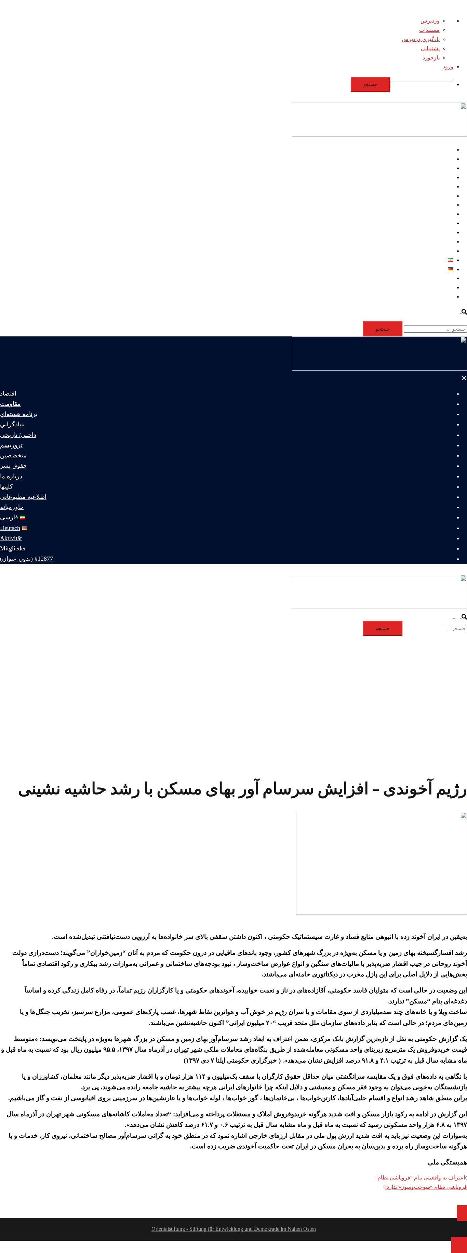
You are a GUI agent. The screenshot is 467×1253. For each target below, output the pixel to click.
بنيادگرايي (442, 177)
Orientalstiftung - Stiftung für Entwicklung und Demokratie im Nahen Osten (233, 1229)
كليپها (447, 232)
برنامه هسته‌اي (436, 168)
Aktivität (444, 278)
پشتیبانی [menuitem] (430, 48)
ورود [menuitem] (448, 66)
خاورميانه (442, 251)
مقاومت (444, 159)
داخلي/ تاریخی (437, 186)
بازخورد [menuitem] (431, 58)
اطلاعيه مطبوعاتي (432, 241)
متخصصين (441, 205)
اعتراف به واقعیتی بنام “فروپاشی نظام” (420, 1178)
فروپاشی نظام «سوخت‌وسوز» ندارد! (426, 1187)
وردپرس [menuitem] (430, 21)
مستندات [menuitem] (429, 30)
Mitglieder (442, 287)
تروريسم (443, 196)
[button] (461, 311)
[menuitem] (226, 84)
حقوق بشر (441, 214)
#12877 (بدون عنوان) (429, 296)
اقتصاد (446, 149)
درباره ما (443, 223)
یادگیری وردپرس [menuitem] (421, 39)
